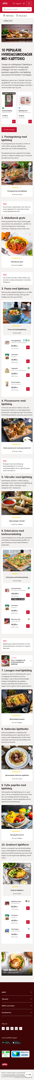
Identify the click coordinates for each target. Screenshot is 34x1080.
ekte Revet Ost (15, 619)
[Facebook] (3, 1028)
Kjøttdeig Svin (23, 111)
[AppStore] (16, 1042)
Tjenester (5, 999)
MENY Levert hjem (8, 1006)
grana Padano (15, 382)
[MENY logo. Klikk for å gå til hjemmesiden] (5, 3)
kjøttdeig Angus (16, 901)
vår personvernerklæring (9, 1074)
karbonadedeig (16, 588)
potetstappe (15, 929)
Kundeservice (6, 1012)
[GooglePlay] (6, 1042)
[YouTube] (12, 1028)
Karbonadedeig (7, 111)
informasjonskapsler (22, 1074)
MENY (4, 992)
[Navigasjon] (24, 3)
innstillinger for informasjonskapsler (23, 1076)
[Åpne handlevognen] (29, 3)
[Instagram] (7, 1028)
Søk (28, 9)
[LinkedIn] (16, 1028)
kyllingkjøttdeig (16, 340)
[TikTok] (20, 1028)
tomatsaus (14, 354)
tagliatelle (14, 368)
